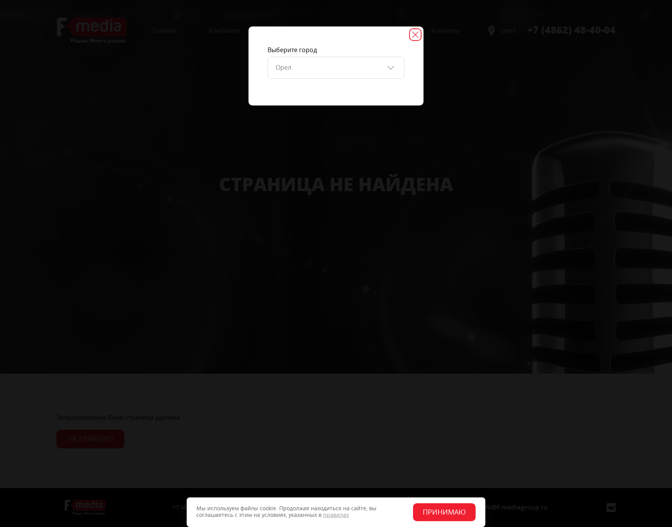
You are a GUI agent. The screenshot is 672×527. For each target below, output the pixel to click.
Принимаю (444, 512)
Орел (283, 67)
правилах (336, 515)
